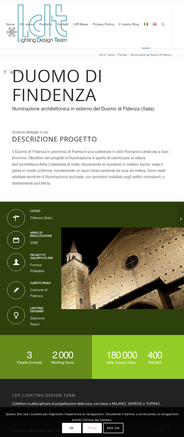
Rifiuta (92, 428)
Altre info (113, 428)
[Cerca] (163, 24)
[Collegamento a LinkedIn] (12, 71)
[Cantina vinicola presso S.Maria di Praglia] (180, 218)
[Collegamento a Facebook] (5, 71)
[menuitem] (10, 24)
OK (71, 428)
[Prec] (72, 268)
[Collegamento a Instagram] (19, 71)
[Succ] (173, 268)
